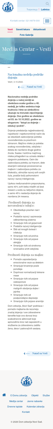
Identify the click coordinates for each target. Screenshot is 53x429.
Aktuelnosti (39, 29)
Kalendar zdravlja (35, 406)
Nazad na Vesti (34, 86)
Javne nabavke (34, 401)
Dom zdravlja (4, 395)
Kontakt (26, 411)
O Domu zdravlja (18, 395)
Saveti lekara (23, 29)
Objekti (34, 395)
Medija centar (16, 401)
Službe (46, 395)
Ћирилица (32, 9)
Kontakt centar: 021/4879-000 (25, 20)
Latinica (45, 9)
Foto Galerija (26, 34)
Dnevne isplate (14, 406)
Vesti (10, 29)
